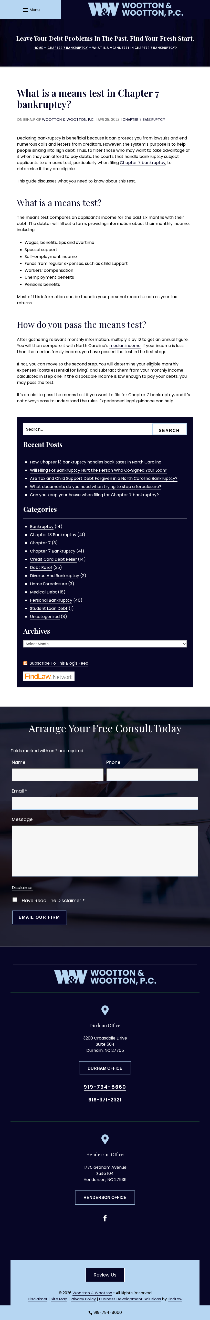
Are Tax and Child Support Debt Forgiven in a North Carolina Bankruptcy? (103, 478)
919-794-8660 (105, 1086)
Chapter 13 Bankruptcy (53, 535)
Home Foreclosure (48, 584)
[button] (31, 10)
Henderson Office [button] (105, 1197)
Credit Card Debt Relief (53, 559)
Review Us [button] (105, 1275)
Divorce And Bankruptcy (54, 576)
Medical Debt (43, 592)
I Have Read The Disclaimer (52, 900)
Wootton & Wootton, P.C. (68, 119)
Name (18, 762)
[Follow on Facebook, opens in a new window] (105, 1218)
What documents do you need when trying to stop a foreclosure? (95, 487)
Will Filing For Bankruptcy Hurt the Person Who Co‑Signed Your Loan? (98, 470)
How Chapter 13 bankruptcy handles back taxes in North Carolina (95, 462)
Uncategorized (45, 617)
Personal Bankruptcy (51, 600)
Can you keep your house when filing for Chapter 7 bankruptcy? (94, 495)
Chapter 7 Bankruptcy (144, 119)
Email (19, 791)
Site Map (59, 1299)
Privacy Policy (83, 1299)
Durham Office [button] (105, 1068)
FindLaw (175, 1299)
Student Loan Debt (49, 608)
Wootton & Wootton (92, 1292)
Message (22, 819)
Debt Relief (41, 567)
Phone (113, 762)
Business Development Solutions (130, 1299)
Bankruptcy (42, 526)
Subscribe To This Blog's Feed (59, 663)
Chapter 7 (40, 543)
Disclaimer (22, 888)
